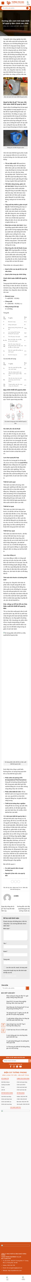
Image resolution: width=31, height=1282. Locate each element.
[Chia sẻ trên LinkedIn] (18, 881)
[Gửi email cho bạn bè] (15, 881)
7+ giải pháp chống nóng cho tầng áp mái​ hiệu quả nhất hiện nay (17, 1019)
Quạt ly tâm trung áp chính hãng (15, 274)
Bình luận (6, 928)
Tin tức (20, 887)
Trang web (6, 959)
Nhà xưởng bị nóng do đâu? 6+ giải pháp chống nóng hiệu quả (17, 996)
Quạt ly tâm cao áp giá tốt (13, 269)
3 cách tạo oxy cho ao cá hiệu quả (16, 1029)
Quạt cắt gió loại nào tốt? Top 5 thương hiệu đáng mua (15, 1024)
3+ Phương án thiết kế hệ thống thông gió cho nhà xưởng (18, 1047)
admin (26, 26)
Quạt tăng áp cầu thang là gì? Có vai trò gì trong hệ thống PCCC (17, 1007)
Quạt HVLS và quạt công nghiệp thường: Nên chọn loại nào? (16, 1002)
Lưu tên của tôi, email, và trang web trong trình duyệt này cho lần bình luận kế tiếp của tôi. (15, 970)
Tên (4, 943)
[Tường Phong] (15, 3)
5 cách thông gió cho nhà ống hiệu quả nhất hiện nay (16, 1036)
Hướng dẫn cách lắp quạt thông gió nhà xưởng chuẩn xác (23, 909)
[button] (2, 3)
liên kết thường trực (15, 889)
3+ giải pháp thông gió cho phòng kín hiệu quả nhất (17, 1041)
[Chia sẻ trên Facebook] (12, 881)
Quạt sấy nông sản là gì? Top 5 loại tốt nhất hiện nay (7, 909)
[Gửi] (27, 8)
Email (5, 951)
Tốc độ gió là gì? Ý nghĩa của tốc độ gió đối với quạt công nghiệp (17, 1013)
